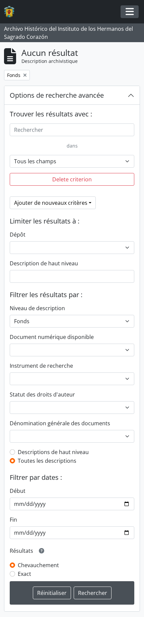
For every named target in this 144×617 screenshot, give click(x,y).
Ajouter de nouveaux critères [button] (50, 202)
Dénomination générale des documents (60, 423)
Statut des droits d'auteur (42, 394)
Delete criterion (72, 179)
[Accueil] (12, 11)
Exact (24, 574)
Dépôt (17, 234)
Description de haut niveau (44, 263)
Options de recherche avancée (57, 95)
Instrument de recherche (41, 365)
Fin (13, 519)
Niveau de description (37, 308)
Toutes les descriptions (47, 460)
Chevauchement (38, 565)
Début (17, 491)
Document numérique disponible (52, 337)
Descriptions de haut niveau (53, 452)
